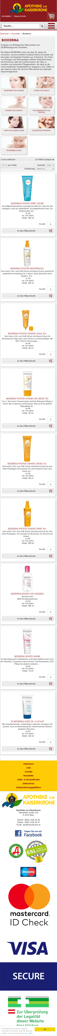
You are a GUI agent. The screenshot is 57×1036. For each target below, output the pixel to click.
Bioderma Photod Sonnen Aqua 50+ (27, 333)
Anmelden (6, 16)
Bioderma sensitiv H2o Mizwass (27, 593)
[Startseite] (29, 13)
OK (45, 1029)
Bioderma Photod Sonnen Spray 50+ (27, 528)
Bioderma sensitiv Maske (27, 656)
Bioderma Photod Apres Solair (27, 203)
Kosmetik (15, 34)
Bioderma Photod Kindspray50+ (27, 268)
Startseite (4, 34)
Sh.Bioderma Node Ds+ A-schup (27, 721)
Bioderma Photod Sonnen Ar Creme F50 (27, 398)
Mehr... (31, 1033)
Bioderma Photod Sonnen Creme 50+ (27, 463)
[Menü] (51, 28)
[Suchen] (42, 26)
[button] (28, 230)
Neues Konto (20, 16)
